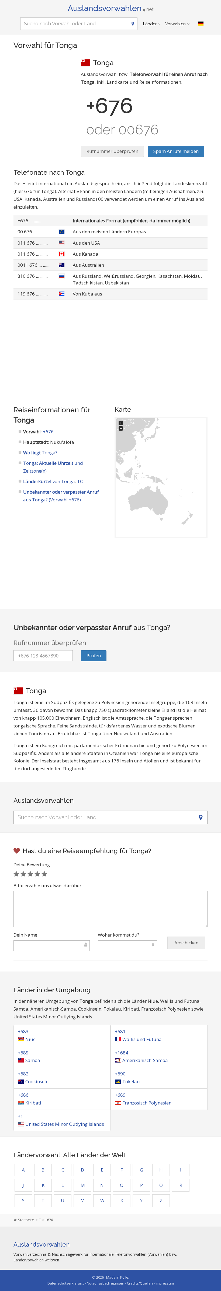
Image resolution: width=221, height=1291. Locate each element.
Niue (30, 1039)
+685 (23, 1053)
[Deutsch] (200, 23)
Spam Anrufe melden (176, 151)
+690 (120, 1074)
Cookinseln (37, 1081)
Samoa (32, 1060)
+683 (23, 1031)
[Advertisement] (43, 84)
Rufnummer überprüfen (112, 151)
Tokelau (131, 1081)
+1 (20, 1116)
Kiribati (33, 1103)
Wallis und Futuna (142, 1039)
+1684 (121, 1053)
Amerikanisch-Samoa (145, 1060)
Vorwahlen (175, 24)
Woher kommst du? (118, 935)
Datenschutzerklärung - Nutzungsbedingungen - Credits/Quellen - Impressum (110, 1283)
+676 (48, 431)
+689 (120, 1095)
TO (80, 481)
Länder (150, 24)
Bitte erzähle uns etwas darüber (47, 885)
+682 (23, 1074)
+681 (120, 1031)
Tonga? (40, 452)
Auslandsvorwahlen (111, 8)
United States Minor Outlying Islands (64, 1124)
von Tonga (49, 481)
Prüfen (94, 655)
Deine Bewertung (31, 864)
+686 (23, 1095)
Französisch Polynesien (146, 1103)
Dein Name (25, 935)
